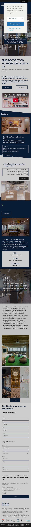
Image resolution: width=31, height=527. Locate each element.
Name (3, 422)
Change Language (15, 24)
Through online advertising (8, 487)
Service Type (4, 445)
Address (3, 461)
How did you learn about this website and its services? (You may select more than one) (15, 484)
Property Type (4, 451)
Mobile (3, 433)
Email (3, 427)
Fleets (3, 467)
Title (3, 416)
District (3, 456)
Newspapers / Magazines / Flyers (9, 492)
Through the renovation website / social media (11, 489)
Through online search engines (9, 486)
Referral (4, 493)
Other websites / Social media (8, 490)
